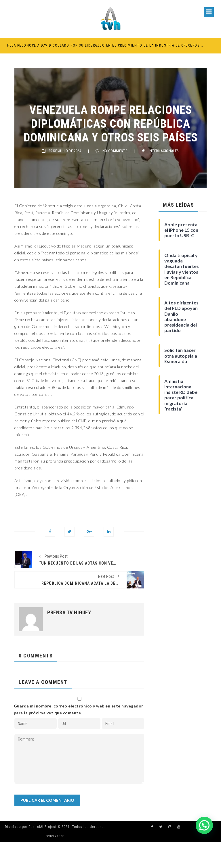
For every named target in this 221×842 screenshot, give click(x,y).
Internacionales (164, 151)
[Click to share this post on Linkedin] (109, 532)
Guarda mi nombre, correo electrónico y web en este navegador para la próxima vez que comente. (78, 709)
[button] (204, 825)
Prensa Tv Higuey (69, 612)
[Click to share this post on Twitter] (69, 532)
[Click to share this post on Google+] (89, 532)
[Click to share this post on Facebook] (50, 532)
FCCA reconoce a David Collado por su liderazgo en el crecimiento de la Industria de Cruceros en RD (105, 45)
